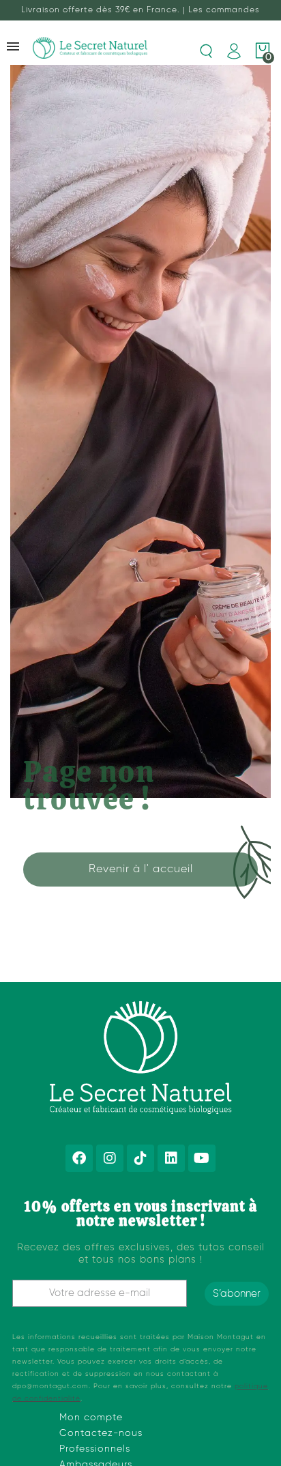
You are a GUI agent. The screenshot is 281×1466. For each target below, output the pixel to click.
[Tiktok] (140, 1158)
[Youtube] (202, 1158)
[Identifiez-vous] (234, 51)
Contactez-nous (101, 1433)
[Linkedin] (171, 1158)
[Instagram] (109, 1158)
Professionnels (94, 1449)
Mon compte (91, 1417)
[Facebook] (79, 1158)
